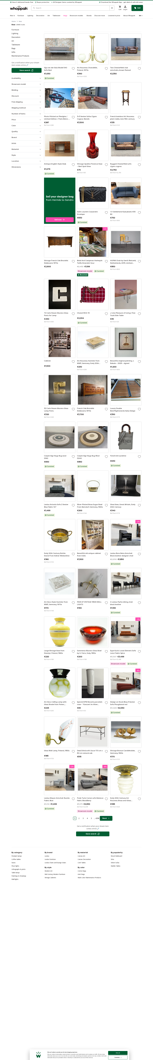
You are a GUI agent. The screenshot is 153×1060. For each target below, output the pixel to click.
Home (14, 21)
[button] (113, 2)
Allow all (118, 1052)
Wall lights (15, 879)
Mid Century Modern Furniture (55, 874)
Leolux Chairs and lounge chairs (55, 863)
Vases (14, 863)
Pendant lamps (17, 856)
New (20, 21)
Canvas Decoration (84, 859)
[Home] (19, 8)
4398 (97, 818)
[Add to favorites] (73, 68)
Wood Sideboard (116, 856)
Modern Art (48, 871)
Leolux (47, 856)
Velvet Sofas (115, 863)
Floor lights (15, 866)
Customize (117, 1057)
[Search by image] (111, 8)
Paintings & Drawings (19, 876)
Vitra (112, 859)
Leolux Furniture (50, 859)
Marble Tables (115, 866)
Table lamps (16, 873)
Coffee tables (16, 859)
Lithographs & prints (19, 869)
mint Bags (81, 874)
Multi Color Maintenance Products (89, 878)
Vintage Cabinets (50, 878)
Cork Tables (82, 863)
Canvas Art (81, 856)
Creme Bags (82, 871)
